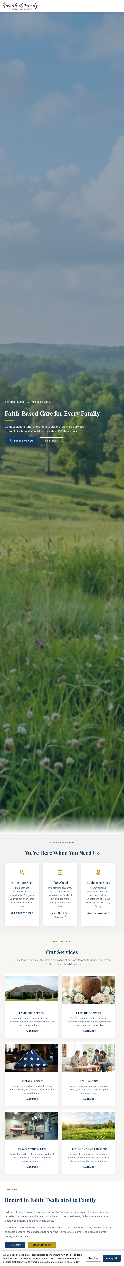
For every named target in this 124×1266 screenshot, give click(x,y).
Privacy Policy (72, 1261)
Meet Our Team (42, 1244)
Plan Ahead (51, 440)
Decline (93, 1258)
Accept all (111, 1258)
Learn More (32, 1031)
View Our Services (98, 913)
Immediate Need (21, 440)
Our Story (15, 1244)
